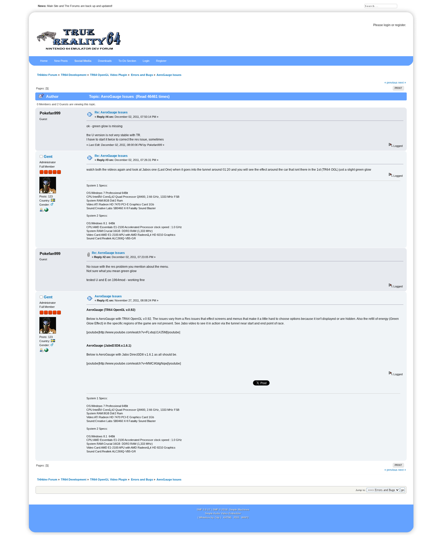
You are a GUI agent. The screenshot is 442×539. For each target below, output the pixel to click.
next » (402, 82)
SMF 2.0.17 (204, 509)
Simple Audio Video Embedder (223, 513)
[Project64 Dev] (46, 210)
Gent (48, 156)
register (400, 25)
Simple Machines (239, 509)
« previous (390, 82)
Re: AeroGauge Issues (111, 112)
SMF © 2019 (220, 509)
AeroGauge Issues (108, 296)
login (387, 25)
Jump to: (361, 490)
